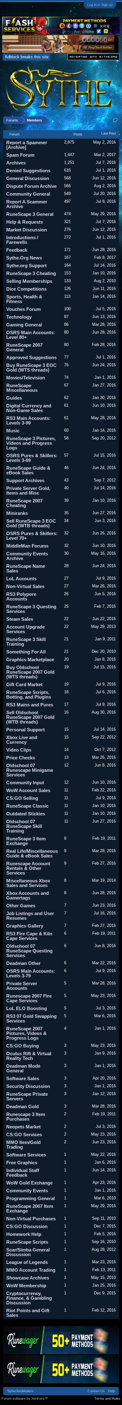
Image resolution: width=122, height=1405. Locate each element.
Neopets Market (23, 1126)
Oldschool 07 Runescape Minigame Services (29, 770)
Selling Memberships (29, 281)
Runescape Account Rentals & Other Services (28, 868)
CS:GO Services (24, 1134)
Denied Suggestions (28, 170)
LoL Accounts (21, 578)
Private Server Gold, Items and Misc (28, 491)
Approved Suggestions (31, 357)
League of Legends (27, 1262)
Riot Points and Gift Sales (27, 1313)
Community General (28, 194)
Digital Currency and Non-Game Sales (28, 408)
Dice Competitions (26, 289)
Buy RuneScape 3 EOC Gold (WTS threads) (31, 368)
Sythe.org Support (26, 265)
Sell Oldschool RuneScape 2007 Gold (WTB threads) (30, 717)
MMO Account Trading (30, 1270)
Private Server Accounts (21, 986)
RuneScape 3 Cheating (31, 273)
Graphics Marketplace (30, 659)
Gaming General (24, 324)
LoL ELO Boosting (26, 1008)
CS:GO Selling (22, 798)
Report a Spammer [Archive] (26, 145)
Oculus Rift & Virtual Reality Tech (28, 1056)
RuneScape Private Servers (27, 1096)
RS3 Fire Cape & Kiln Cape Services (29, 936)
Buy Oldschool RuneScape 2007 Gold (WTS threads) (30, 672)
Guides (14, 398)
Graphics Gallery (24, 925)
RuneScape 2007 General (24, 347)
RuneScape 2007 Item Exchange (29, 1208)
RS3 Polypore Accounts (21, 596)
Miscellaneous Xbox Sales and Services (28, 883)
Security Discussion (28, 1086)
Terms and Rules (107, 1398)
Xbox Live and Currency (21, 740)
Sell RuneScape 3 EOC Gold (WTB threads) (31, 523)
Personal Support (25, 729)
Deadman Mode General (23, 1068)
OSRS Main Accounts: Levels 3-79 (30, 973)
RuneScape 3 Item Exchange (26, 841)
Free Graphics (21, 1162)
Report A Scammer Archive (26, 204)
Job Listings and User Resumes (30, 916)
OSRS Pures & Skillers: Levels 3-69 (32, 458)
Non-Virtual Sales (25, 586)
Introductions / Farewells (22, 240)
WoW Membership (26, 1285)
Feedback (16, 250)
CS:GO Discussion (27, 1226)
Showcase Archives (27, 1277)
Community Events (27, 1190)
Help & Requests (24, 222)
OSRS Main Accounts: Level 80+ (30, 335)
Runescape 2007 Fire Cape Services (29, 998)
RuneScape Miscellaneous (22, 388)
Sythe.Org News (24, 257)
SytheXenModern (20, 1391)
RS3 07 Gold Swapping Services (31, 1018)
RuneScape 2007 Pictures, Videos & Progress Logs (26, 1033)
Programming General (30, 1198)
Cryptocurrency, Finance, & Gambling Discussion (29, 1298)
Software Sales (22, 1078)
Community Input (25, 782)
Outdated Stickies (25, 813)
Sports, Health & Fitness (24, 299)
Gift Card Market (24, 684)
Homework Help (23, 1234)
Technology (19, 317)
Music (12, 430)
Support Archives (25, 480)
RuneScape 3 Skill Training (26, 642)
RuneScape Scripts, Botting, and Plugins (28, 695)
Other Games (20, 905)
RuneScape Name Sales (25, 568)
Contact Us (96, 1391)
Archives (16, 162)
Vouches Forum (23, 309)
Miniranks (17, 513)
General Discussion (27, 178)
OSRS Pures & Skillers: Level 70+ (32, 536)
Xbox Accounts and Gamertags (27, 895)
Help (111, 1391)
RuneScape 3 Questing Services (31, 609)
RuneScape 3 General (29, 214)
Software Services (26, 1154)
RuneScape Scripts (27, 1242)
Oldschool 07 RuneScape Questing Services (29, 950)
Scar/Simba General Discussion (28, 1252)
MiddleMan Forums (27, 545)
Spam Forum (20, 155)
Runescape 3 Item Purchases (25, 1117)
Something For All (26, 651)
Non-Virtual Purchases (31, 1218)
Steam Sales (19, 619)
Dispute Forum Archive (31, 186)
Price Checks (20, 757)
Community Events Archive (27, 556)
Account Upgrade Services (25, 629)
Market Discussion (26, 229)
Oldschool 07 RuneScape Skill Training (24, 826)
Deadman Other (23, 963)
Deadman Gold (22, 1106)
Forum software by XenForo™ (25, 1398)
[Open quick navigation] (115, 120)
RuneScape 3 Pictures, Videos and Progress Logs (31, 443)
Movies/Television (25, 377)
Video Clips (18, 749)
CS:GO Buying (22, 1045)
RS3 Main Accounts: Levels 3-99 (28, 420)
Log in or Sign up (100, 5)
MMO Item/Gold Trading (23, 1145)
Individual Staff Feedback (22, 1173)
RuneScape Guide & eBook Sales (28, 470)
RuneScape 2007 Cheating (24, 503)
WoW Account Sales (28, 790)
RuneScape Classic (27, 806)
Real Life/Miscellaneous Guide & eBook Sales (32, 853)
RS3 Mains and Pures (29, 704)
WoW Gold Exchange (29, 1182)
